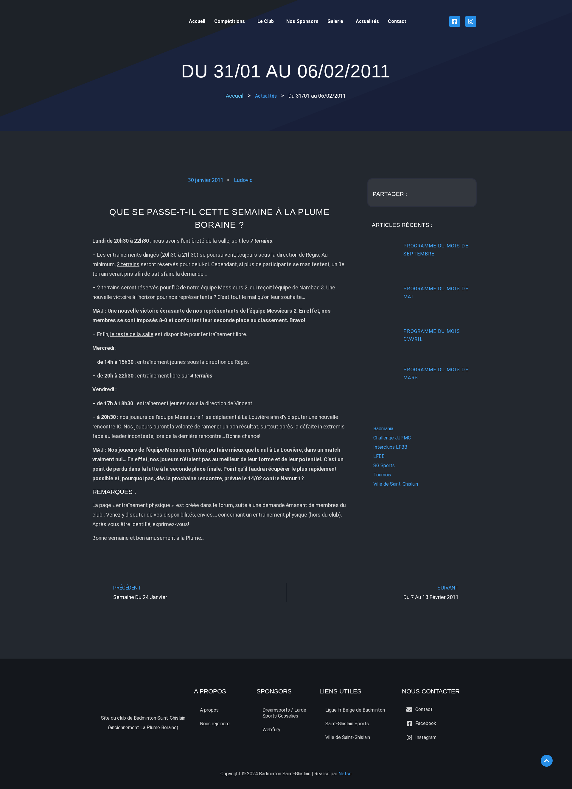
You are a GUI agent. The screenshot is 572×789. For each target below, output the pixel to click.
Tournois (382, 475)
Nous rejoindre (215, 723)
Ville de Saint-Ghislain (395, 484)
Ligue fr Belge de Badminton (355, 710)
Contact (397, 21)
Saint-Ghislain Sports (347, 723)
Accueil (197, 21)
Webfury (271, 729)
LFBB (379, 456)
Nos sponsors (302, 21)
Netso (345, 773)
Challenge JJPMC (392, 438)
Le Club (265, 21)
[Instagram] (470, 21)
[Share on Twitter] (436, 193)
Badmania (383, 428)
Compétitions (229, 21)
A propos (209, 710)
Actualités (367, 21)
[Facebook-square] (454, 21)
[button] (317, 96)
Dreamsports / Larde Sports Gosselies (284, 713)
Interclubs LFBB (390, 447)
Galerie (335, 21)
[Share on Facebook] (420, 193)
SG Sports (384, 465)
